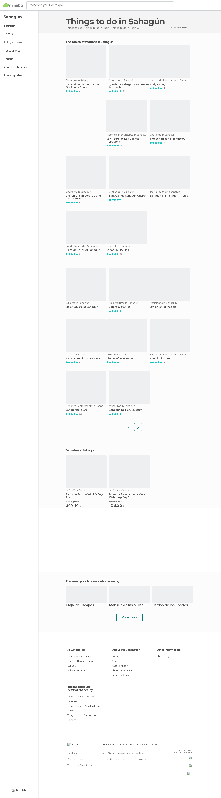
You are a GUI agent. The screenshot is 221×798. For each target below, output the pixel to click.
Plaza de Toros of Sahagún (83, 250)
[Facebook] (176, 745)
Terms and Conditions (79, 765)
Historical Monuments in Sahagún (80, 663)
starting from (72, 501)
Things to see (12, 42)
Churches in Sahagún (79, 656)
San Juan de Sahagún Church (128, 195)
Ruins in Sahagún (76, 670)
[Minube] (13, 5)
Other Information (168, 650)
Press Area (140, 759)
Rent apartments (15, 67)
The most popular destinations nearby (92, 581)
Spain (115, 661)
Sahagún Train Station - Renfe (169, 195)
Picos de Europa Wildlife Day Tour (84, 496)
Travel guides (12, 75)
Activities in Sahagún (80, 450)
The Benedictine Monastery (167, 138)
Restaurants (11, 50)
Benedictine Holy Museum (125, 410)
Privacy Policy (75, 759)
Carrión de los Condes (170, 605)
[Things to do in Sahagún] (138, 427)
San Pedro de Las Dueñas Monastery (122, 140)
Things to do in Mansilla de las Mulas (83, 708)
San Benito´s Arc (76, 410)
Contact (139, 753)
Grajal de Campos (80, 605)
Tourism (9, 25)
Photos (8, 59)
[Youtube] (189, 745)
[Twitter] (180, 745)
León (115, 656)
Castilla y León (120, 665)
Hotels (8, 34)
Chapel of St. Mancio (119, 358)
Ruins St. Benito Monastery (83, 358)
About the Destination (126, 650)
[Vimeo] (185, 745)
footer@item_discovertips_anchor (120, 753)
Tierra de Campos (122, 670)
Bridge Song (158, 84)
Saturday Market (119, 307)
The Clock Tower (160, 358)
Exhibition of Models (163, 307)
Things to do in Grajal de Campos (80, 699)
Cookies (72, 753)
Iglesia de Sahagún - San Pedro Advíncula (129, 86)
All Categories (76, 650)
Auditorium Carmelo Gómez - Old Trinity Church (84, 86)
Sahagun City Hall (117, 250)
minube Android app (112, 759)
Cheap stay (163, 656)
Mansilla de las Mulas (126, 605)
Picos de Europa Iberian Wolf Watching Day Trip (127, 496)
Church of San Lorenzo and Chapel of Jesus (83, 197)
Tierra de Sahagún (122, 675)
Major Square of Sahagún (82, 307)
